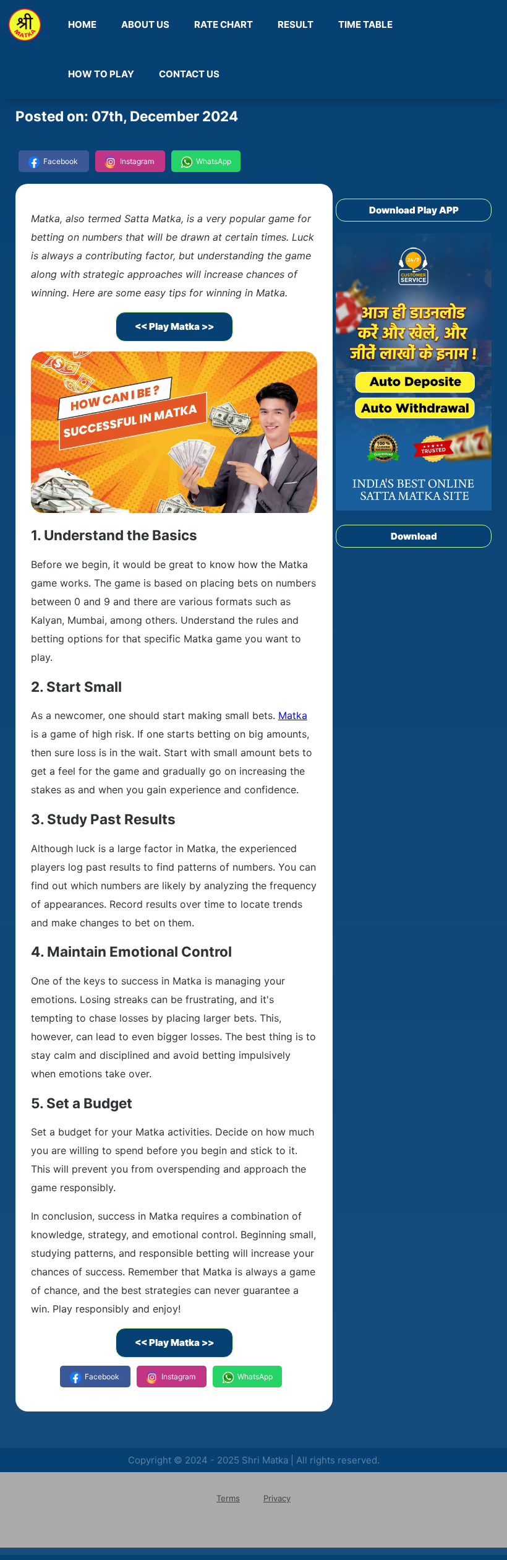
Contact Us (189, 74)
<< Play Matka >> (174, 326)
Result (295, 24)
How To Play (101, 74)
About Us (145, 24)
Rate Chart (223, 24)
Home (82, 24)
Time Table (365, 24)
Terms (228, 1498)
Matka (292, 715)
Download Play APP (414, 210)
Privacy (277, 1498)
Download (414, 536)
